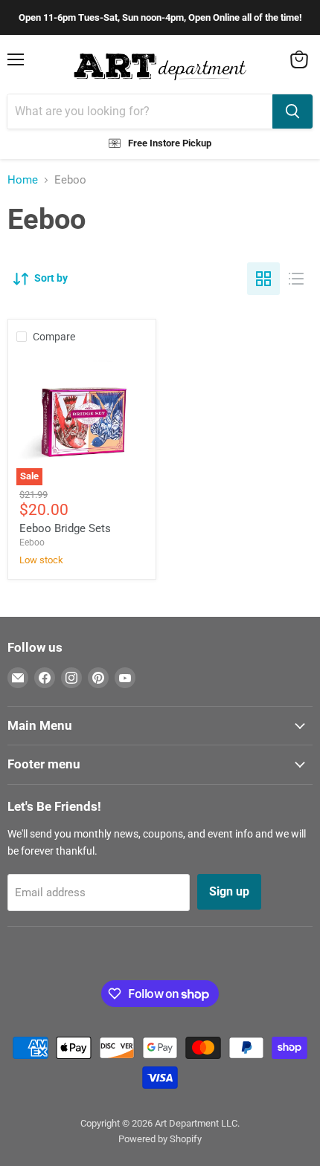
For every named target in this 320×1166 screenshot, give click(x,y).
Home (22, 180)
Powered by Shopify (160, 1138)
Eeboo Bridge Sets (65, 528)
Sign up (229, 891)
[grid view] (263, 278)
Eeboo (32, 542)
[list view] (296, 278)
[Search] (292, 111)
